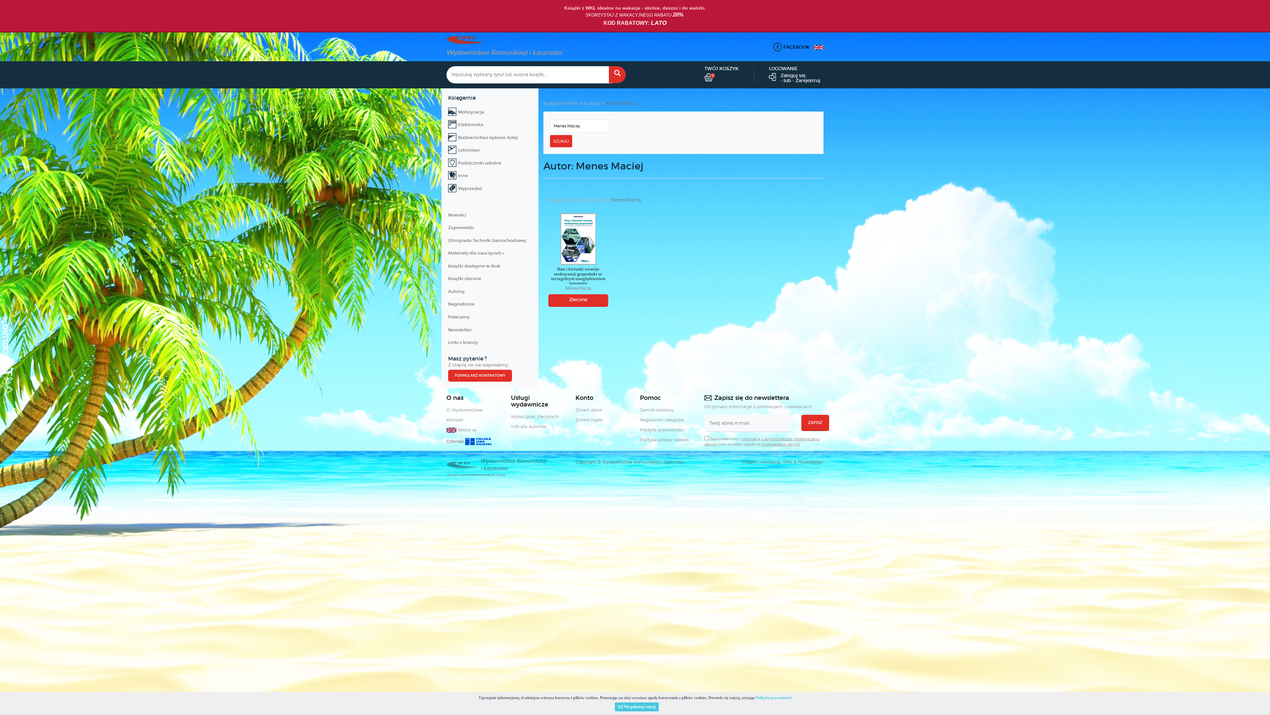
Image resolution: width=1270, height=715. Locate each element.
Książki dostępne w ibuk (474, 266)
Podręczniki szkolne (479, 163)
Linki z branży (463, 342)
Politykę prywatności (773, 697)
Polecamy (459, 317)
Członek (455, 441)
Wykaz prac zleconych (535, 416)
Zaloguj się (793, 75)
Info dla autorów (528, 426)
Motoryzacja (471, 112)
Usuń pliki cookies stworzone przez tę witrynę (475, 474)
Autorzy (456, 291)
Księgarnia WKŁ (560, 103)
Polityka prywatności (662, 429)
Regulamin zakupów (662, 419)
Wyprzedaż (470, 188)
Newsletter (460, 330)
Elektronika (470, 124)
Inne (463, 175)
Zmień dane (588, 409)
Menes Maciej (621, 103)
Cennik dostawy (657, 409)
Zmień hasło (589, 419)
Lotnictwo (469, 150)
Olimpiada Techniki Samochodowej (487, 240)
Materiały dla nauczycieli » (476, 253)
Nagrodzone (461, 304)
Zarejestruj (807, 80)
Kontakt (454, 419)
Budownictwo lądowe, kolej (488, 137)
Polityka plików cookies (664, 439)
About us (466, 429)
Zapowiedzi (461, 227)
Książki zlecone (464, 278)
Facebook (796, 47)
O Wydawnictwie (464, 409)
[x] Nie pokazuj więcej (637, 706)
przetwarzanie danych (780, 444)
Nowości (457, 215)
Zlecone (578, 300)
